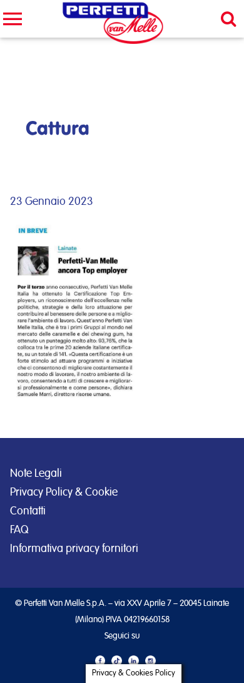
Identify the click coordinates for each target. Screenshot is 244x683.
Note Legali (36, 473)
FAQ (19, 530)
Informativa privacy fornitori (74, 549)
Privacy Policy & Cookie (64, 492)
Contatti (28, 511)
